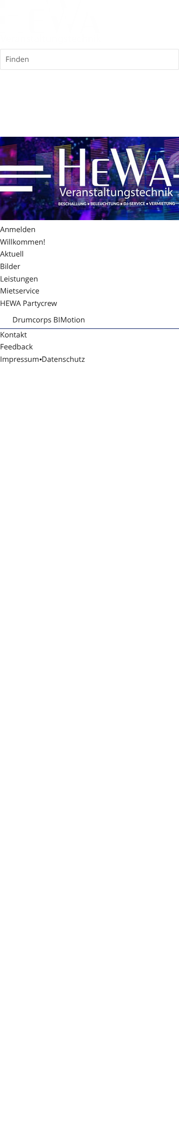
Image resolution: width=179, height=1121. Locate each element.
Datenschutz (63, 359)
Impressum (19, 359)
